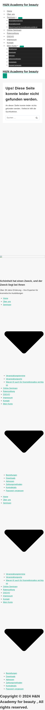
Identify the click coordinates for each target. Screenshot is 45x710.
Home (9, 11)
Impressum (12, 40)
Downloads (12, 52)
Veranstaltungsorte (14, 24)
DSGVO (10, 36)
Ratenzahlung (13, 33)
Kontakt (10, 43)
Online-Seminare (14, 30)
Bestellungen (13, 49)
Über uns (11, 14)
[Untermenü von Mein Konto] (22, 46)
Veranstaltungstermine (16, 21)
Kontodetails (12, 62)
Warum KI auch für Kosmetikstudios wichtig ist (23, 27)
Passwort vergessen (15, 65)
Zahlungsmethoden (15, 59)
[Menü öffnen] (5, 75)
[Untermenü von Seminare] (20, 18)
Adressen (12, 55)
